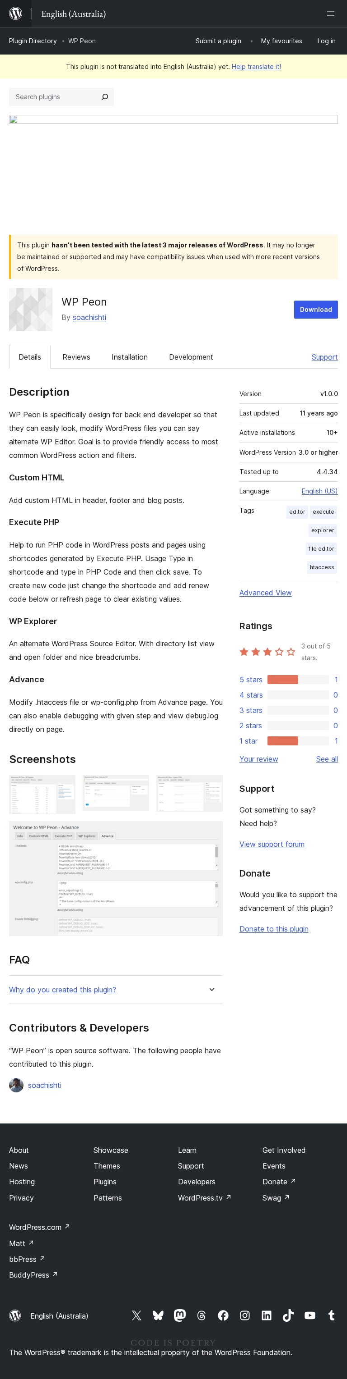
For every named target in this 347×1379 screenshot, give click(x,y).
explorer (322, 530)
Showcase (111, 1150)
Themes (107, 1165)
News (18, 1165)
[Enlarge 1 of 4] (63, 787)
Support (325, 356)
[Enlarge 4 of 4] (210, 833)
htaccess (322, 567)
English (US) (320, 491)
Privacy (21, 1197)
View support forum (272, 844)
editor (297, 511)
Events (274, 1165)
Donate (279, 1181)
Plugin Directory (33, 41)
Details (30, 356)
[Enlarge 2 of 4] (136, 787)
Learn (187, 1150)
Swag (276, 1197)
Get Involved (284, 1150)
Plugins (105, 1181)
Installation (130, 356)
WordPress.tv (205, 1197)
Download (316, 309)
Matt (21, 1243)
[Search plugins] (105, 97)
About (19, 1150)
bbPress (27, 1259)
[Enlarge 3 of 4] (210, 787)
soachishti (89, 317)
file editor (321, 548)
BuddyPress (33, 1274)
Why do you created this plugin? (62, 990)
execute (323, 511)
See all (327, 758)
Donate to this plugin (274, 928)
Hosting (22, 1181)
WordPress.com (39, 1227)
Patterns (108, 1197)
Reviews (76, 356)
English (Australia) (59, 1315)
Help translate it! (256, 66)
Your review (258, 758)
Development (191, 356)
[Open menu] (332, 13)
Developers (197, 1181)
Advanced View (265, 592)
